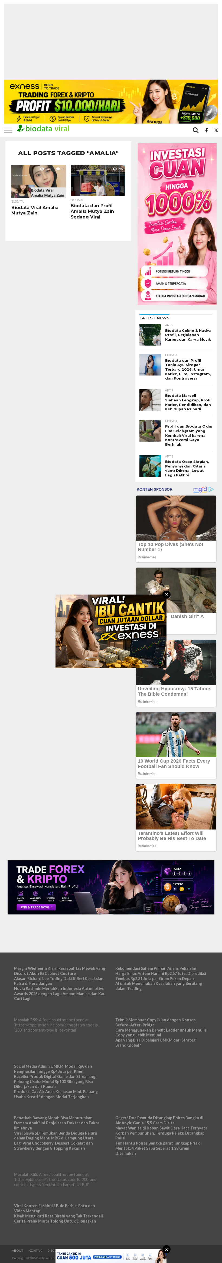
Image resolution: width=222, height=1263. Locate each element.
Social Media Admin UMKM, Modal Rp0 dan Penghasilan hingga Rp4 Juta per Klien (53, 1069)
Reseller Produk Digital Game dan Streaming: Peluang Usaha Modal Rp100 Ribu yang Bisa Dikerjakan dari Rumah (55, 1081)
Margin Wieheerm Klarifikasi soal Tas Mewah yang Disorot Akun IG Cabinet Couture (59, 971)
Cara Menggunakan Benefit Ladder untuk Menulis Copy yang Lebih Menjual (161, 1032)
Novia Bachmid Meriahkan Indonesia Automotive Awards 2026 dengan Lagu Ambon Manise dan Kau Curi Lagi (60, 993)
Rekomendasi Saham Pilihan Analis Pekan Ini (155, 968)
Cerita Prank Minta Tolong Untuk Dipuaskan (55, 1221)
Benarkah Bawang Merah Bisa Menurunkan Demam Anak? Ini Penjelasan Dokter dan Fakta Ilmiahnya (56, 1122)
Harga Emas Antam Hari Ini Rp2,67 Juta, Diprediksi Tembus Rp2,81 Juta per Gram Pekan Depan (160, 976)
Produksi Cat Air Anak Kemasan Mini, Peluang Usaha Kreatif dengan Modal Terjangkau (56, 1094)
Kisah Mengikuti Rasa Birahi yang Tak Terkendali (58, 1216)
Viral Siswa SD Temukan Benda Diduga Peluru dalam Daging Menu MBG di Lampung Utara (55, 1136)
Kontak (35, 1250)
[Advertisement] (111, 42)
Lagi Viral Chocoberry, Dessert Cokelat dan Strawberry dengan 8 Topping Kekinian (53, 1146)
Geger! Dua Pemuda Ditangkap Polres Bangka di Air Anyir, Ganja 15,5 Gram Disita (159, 1120)
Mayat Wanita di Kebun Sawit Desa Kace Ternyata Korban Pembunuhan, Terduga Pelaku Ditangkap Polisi (161, 1133)
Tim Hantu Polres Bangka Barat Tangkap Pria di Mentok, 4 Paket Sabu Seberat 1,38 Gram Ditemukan (158, 1148)
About (17, 1250)
